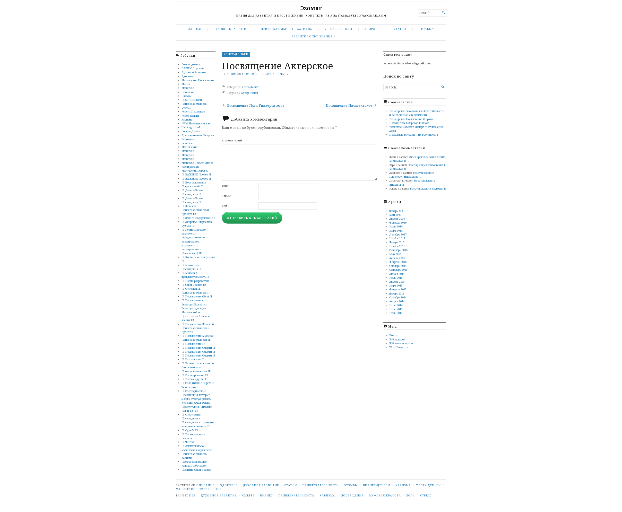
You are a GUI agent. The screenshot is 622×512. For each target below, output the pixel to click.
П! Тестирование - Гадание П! (193, 436)
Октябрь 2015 (397, 266)
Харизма (186, 119)
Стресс (426, 495)
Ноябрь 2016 (397, 246)
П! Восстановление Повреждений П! (193, 184)
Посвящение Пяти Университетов (256, 105)
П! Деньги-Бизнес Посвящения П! (192, 192)
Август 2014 (397, 301)
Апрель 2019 (397, 218)
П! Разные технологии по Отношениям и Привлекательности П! (197, 367)
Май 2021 (395, 215)
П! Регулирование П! (194, 375)
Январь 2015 (396, 293)
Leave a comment (276, 74)
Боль (410, 495)
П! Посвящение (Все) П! (197, 296)
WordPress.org (398, 347)
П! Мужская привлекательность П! (195, 274)
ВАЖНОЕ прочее (192, 68)
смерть (248, 495)
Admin (231, 74)
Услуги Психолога (193, 111)
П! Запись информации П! (198, 218)
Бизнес (266, 495)
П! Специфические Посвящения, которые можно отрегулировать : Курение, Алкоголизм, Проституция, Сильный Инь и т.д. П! (196, 400)
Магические (189, 147)
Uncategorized (190, 127)
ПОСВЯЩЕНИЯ (191, 100)
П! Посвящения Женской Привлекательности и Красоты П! (197, 328)
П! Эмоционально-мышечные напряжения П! (198, 447)
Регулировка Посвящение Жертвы (411, 119)
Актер (245, 93)
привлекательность (296, 495)
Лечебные (187, 143)
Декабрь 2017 (397, 234)
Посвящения (352, 495)
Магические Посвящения (197, 80)
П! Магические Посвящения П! (191, 267)
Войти (393, 335)
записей (397, 339)
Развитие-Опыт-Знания (312, 36)
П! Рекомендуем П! (194, 379)
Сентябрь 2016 (398, 250)
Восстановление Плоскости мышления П (411, 174)
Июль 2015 (396, 277)
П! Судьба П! (189, 430)
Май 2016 (395, 254)
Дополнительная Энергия (197, 135)
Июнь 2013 (396, 313)
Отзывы (186, 96)
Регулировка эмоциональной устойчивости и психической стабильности (416, 113)
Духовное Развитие (230, 29)
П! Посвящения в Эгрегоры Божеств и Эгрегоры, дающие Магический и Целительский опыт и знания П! (195, 310)
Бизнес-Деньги (190, 131)
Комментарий (232, 140)
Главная (194, 29)
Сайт (225, 205)
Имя (225, 186)
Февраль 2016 (397, 262)
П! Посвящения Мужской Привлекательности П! (197, 337)
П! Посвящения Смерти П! (198, 347)
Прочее (424, 29)
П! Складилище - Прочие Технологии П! (197, 385)
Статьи (400, 29)
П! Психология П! (192, 359)
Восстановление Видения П (428, 188)
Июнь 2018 (396, 226)
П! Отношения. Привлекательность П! (195, 290)
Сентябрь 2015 (398, 269)
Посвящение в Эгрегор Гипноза (409, 123)
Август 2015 (397, 274)
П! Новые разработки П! (196, 281)
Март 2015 (396, 285)
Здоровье (372, 29)
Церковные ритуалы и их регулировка (413, 134)
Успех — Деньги (338, 29)
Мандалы (187, 88)
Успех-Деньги (190, 115)
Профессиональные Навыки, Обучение (194, 463)
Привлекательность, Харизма (286, 29)
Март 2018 (396, 230)
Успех (254, 93)
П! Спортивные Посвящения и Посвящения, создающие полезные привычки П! (197, 420)
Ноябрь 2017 (397, 238)
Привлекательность (194, 103)
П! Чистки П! (189, 442)
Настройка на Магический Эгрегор (194, 168)
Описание (187, 92)
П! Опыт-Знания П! (193, 284)
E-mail (227, 196)
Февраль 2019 (397, 222)
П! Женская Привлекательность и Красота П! (195, 210)
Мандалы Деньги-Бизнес (197, 163)
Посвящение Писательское (349, 105)
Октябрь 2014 (397, 297)
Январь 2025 (396, 211)
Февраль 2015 (397, 289)
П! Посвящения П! (193, 344)
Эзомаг (311, 8)
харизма (327, 495)
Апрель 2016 (397, 258)
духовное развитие (219, 495)
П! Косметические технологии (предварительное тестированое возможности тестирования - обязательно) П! (193, 241)
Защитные (188, 139)
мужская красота (385, 495)
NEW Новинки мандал (195, 123)
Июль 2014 (396, 305)
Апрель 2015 (397, 281)
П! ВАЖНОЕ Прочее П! (196, 174)
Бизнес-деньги (190, 64)
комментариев (401, 343)
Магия (185, 84)
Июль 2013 (396, 309)
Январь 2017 (396, 242)
